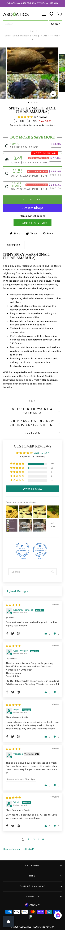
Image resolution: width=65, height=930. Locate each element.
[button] (26, 117)
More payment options (32, 216)
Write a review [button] (32, 489)
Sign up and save (32, 886)
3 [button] (34, 103)
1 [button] (28, 102)
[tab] (13, 245)
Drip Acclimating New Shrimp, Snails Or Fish (32, 422)
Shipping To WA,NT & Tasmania (32, 411)
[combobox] (26, 24)
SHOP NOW (32, 865)
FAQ (32, 401)
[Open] (8, 921)
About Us (32, 896)
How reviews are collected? (18, 849)
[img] (13, 605)
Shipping (27, 125)
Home (31, 31)
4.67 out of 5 (41, 453)
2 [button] (32, 103)
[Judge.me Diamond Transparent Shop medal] (40, 550)
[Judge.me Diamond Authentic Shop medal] (22, 550)
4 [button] (37, 103)
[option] (32, 3)
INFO (32, 876)
